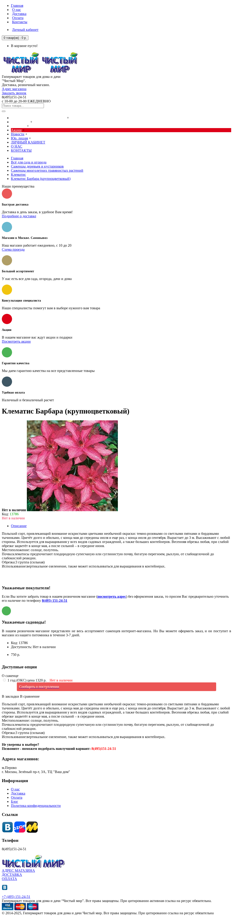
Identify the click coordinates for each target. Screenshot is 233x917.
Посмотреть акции (16, 341)
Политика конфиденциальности (36, 806)
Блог (14, 801)
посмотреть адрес (111, 596)
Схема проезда (13, 249)
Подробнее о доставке (19, 216)
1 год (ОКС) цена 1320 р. (40, 680)
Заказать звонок (14, 93)
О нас (15, 789)
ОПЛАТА (9, 879)
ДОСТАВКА (12, 875)
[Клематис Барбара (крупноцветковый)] (72, 510)
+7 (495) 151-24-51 (16, 897)
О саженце (10, 676)
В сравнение (30, 696)
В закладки (10, 696)
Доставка (18, 793)
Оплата (16, 797)
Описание (19, 526)
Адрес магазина (14, 89)
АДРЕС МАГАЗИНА (18, 870)
